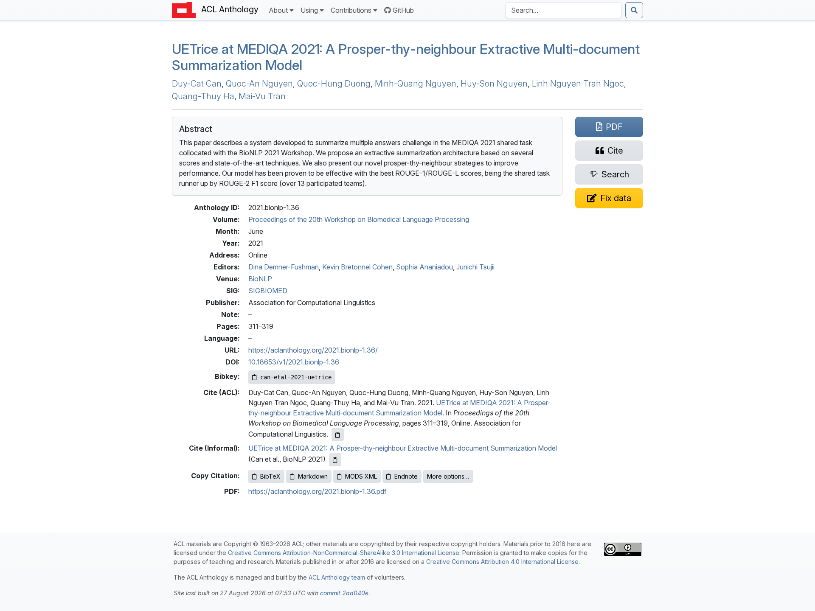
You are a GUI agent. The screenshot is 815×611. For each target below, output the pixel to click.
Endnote (406, 476)
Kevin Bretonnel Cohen (357, 267)
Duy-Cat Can (197, 83)
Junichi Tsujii (475, 267)
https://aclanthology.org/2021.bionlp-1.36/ (313, 350)
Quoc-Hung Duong (334, 83)
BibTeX (270, 476)
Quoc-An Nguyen (259, 83)
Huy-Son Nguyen (494, 83)
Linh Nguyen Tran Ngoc (578, 83)
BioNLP (260, 279)
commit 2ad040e (344, 593)
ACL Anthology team (337, 577)
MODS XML (361, 476)
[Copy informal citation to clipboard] (335, 459)
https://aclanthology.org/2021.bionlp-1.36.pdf (317, 491)
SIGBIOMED (267, 290)
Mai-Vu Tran (262, 96)
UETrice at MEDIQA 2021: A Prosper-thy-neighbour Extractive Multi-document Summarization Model (402, 448)
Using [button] (309, 10)
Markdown (313, 476)
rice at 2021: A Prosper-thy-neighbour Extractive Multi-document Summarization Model (406, 57)
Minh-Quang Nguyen (415, 83)
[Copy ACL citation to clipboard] (338, 434)
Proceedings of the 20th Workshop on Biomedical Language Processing (358, 219)
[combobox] (564, 10)
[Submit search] (634, 10)
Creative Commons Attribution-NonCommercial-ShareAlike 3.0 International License (343, 552)
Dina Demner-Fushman (283, 267)
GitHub (403, 10)
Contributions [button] (351, 10)
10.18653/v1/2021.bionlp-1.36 (293, 362)
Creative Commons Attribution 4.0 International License (502, 561)
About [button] (278, 10)
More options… (448, 476)
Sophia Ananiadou (424, 267)
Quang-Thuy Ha (203, 96)
